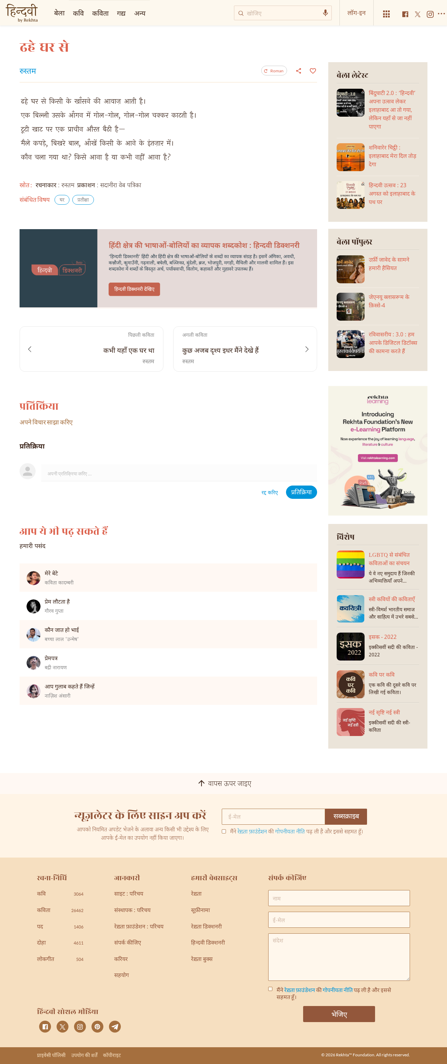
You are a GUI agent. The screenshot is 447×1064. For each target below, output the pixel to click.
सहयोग (121, 975)
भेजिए (339, 1014)
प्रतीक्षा (83, 200)
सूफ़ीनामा (200, 910)
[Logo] (22, 14)
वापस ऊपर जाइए (229, 784)
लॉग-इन (356, 12)
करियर (121, 959)
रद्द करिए (270, 493)
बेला (59, 12)
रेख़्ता (196, 894)
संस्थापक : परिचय (132, 910)
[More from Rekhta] (387, 14)
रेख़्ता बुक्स (202, 959)
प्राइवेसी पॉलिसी (51, 1055)
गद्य (121, 13)
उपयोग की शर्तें (84, 1055)
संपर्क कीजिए (127, 943)
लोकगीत (60, 959)
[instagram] (80, 1027)
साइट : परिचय (128, 894)
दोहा (60, 943)
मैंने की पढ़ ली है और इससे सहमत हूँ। (296, 832)
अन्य (140, 13)
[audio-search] (325, 13)
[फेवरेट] (312, 70)
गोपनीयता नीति (290, 832)
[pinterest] (97, 1027)
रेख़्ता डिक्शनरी (206, 927)
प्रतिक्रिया (301, 493)
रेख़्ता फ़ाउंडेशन (252, 832)
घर (62, 200)
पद (60, 927)
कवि (78, 13)
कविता (100, 13)
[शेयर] (298, 70)
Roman (277, 70)
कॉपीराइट (112, 1055)
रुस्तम (28, 72)
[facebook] (45, 1027)
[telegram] (115, 1027)
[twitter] (62, 1027)
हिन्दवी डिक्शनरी (208, 943)
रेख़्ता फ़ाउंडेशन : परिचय (138, 927)
